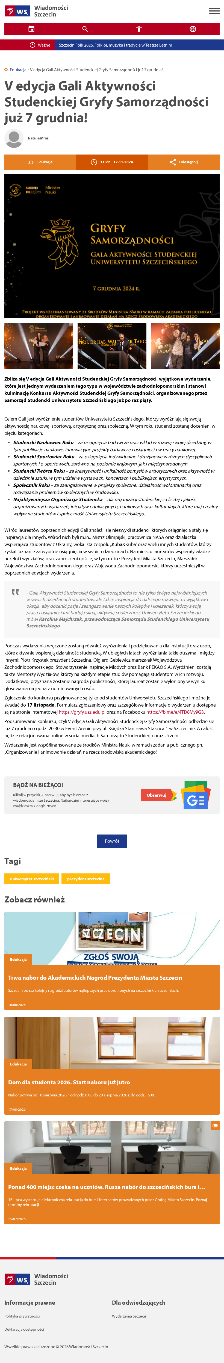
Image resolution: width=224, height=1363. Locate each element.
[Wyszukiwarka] (85, 29)
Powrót (112, 841)
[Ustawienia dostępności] (139, 29)
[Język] (193, 29)
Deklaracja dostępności (24, 1329)
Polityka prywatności (22, 1316)
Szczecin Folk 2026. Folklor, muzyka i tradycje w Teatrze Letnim (115, 45)
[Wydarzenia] (31, 29)
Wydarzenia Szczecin (129, 1316)
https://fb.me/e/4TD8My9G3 (175, 712)
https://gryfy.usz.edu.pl (82, 712)
